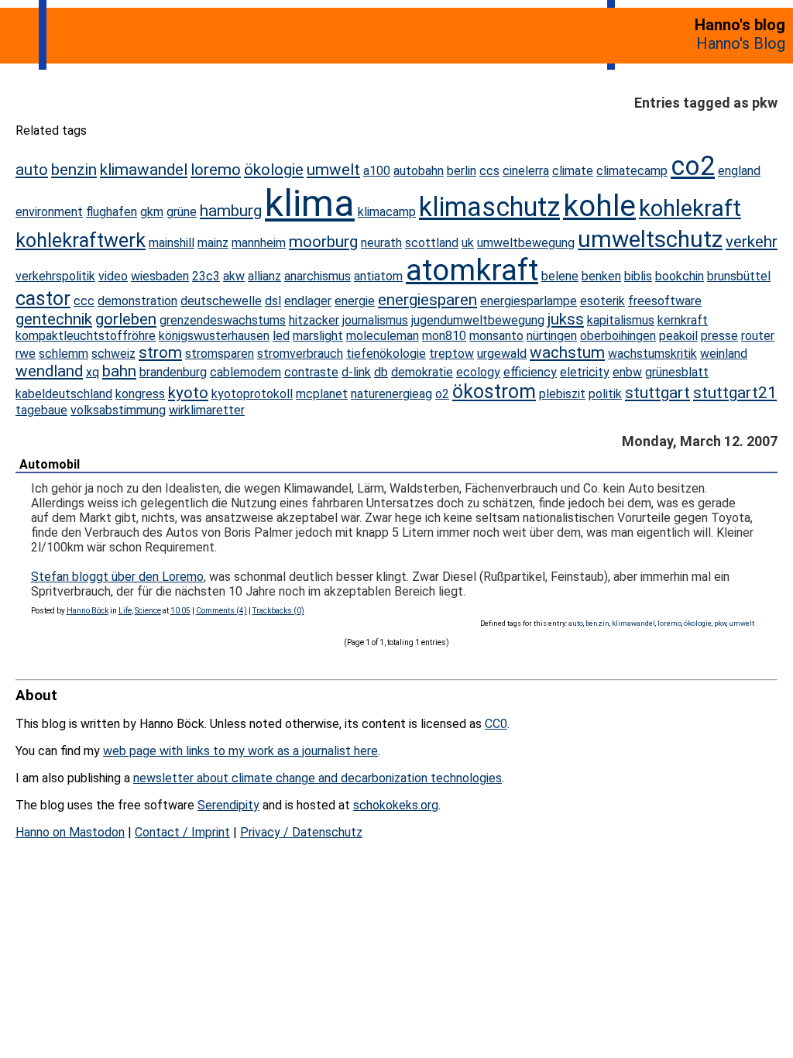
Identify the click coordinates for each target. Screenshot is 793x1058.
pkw (720, 623)
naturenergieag (391, 393)
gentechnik (53, 319)
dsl (273, 301)
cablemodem (245, 372)
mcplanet (322, 393)
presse (719, 335)
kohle (599, 205)
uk (468, 242)
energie (355, 301)
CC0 (496, 723)
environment (49, 211)
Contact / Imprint (182, 832)
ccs (489, 170)
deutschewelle (221, 301)
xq (92, 372)
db (381, 372)
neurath (381, 242)
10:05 (180, 610)
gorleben (125, 319)
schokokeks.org (395, 805)
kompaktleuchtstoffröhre (85, 335)
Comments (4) (221, 610)
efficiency (530, 372)
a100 (376, 170)
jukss (566, 319)
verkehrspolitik (55, 276)
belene (559, 276)
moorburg (323, 241)
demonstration (137, 301)
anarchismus (317, 276)
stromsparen (219, 353)
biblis (638, 276)
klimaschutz (489, 206)
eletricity (584, 372)
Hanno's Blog (740, 43)
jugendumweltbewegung (477, 320)
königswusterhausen (214, 335)
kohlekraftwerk (80, 240)
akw (234, 276)
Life (125, 610)
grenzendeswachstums (223, 320)
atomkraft (472, 269)
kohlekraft (690, 208)
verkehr (752, 241)
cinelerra (526, 170)
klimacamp (387, 211)
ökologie (274, 169)
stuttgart (657, 392)
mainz (212, 242)
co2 (693, 165)
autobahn (418, 170)
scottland (431, 242)
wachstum (567, 352)
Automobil (49, 464)
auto (31, 169)
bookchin (679, 276)
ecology (478, 372)
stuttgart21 (735, 392)
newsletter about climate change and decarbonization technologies (317, 778)
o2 (442, 393)
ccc (84, 301)
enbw (627, 372)
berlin (461, 170)
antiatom (378, 276)
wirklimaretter (207, 410)
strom (160, 352)
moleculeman (382, 335)
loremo (216, 169)
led (281, 335)
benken (601, 276)
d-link (356, 372)
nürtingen (552, 335)
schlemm (63, 353)
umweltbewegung (526, 242)
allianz (264, 276)
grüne (181, 211)
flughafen (111, 211)
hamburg (231, 210)
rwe (25, 353)
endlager (307, 301)
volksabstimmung (118, 410)
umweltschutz (650, 238)
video (113, 276)
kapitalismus (620, 320)
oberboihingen (618, 335)
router (757, 335)
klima (310, 203)
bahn (119, 371)
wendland (49, 371)
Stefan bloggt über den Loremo (117, 576)
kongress (140, 393)
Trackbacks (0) (278, 610)
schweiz (113, 353)
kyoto (188, 392)
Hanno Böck (87, 610)
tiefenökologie (386, 353)
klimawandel (143, 169)
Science (148, 610)
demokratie (422, 372)
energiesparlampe (528, 301)
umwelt (333, 169)
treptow (451, 353)
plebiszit (562, 393)
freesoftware (665, 301)
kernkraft (682, 320)
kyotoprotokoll (252, 393)
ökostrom (494, 391)
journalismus (375, 320)
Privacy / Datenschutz (301, 832)
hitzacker (314, 320)
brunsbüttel (739, 276)
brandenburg (173, 372)
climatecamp (632, 170)
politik (605, 393)
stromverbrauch (300, 353)
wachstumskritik (652, 353)
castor (42, 298)
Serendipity (228, 805)
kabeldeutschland (63, 393)
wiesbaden (160, 276)
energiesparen (427, 299)
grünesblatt (677, 372)
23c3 (206, 276)
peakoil (678, 335)
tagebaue (41, 410)
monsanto (496, 335)
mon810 (444, 335)
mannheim (259, 242)
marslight (318, 335)
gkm (151, 211)
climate (572, 170)
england (739, 170)
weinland (723, 353)
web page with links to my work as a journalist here (240, 751)
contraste (311, 372)
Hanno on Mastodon (70, 832)
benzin (74, 169)
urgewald (502, 353)
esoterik (602, 301)
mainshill (171, 242)
